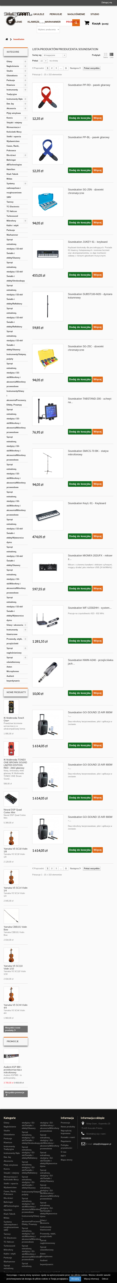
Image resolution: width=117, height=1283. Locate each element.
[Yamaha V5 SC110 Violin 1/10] (11, 955)
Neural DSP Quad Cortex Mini (13, 811)
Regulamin (66, 1141)
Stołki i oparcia (14, 136)
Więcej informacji (92, 1279)
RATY (63, 1156)
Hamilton (11, 169)
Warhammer (53, 22)
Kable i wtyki (13, 225)
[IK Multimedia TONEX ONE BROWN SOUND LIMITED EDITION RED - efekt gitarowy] (11, 749)
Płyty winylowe (14, 113)
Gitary (24, 14)
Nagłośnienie (76, 14)
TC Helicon (12, 211)
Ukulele (38, 14)
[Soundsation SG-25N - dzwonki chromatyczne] (48, 202)
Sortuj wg (36, 55)
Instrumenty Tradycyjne (12, 92)
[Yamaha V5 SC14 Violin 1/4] (11, 877)
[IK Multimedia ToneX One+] (11, 707)
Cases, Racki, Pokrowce (13, 148)
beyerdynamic (13, 681)
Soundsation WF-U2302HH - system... (90, 607)
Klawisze (33, 22)
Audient (10, 676)
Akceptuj (75, 1279)
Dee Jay (10, 104)
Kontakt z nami (68, 1137)
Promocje (72, 22)
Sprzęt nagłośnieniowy (14, 650)
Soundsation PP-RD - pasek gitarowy (89, 85)
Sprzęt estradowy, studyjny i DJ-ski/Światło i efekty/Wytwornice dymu (15, 530)
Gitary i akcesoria (15, 625)
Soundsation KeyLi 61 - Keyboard (87, 503)
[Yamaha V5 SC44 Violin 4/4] (11, 994)
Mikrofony (11, 221)
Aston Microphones (13, 669)
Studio (94, 14)
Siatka (105, 57)
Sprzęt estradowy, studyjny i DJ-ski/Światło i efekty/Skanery (15, 248)
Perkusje (56, 14)
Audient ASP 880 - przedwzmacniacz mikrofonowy (13, 1070)
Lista (111, 57)
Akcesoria (11, 108)
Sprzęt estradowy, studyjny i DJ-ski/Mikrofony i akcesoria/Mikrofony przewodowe (16, 375)
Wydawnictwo (13, 141)
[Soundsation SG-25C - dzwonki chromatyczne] (48, 358)
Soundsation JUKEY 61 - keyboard (87, 241)
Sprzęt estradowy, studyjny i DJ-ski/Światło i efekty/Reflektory (15, 294)
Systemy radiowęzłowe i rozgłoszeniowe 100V (14, 190)
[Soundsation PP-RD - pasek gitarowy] (48, 97)
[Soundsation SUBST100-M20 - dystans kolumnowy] (48, 306)
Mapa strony (66, 1160)
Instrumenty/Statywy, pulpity (16, 356)
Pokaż (35, 61)
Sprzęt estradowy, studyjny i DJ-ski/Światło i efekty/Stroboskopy (16, 271)
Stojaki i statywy (14, 122)
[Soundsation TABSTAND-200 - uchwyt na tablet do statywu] (48, 411)
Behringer (11, 160)
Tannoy (10, 202)
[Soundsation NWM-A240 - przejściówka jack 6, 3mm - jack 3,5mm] (48, 672)
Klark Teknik (12, 174)
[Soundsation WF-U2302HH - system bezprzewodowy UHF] (48, 620)
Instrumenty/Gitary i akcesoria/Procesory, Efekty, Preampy (16, 398)
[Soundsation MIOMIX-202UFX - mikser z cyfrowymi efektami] (48, 568)
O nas (63, 1152)
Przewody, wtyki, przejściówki (14, 641)
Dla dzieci (11, 155)
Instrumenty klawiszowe (12, 632)
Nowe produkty (16, 692)
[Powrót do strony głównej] (7, 39)
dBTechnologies (14, 165)
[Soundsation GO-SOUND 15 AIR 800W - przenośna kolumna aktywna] (48, 724)
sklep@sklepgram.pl (102, 1144)
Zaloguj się (106, 2)
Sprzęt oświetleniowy (13, 659)
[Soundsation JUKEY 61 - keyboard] (48, 254)
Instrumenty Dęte (15, 99)
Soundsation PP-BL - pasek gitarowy (89, 137)
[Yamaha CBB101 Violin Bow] (11, 916)
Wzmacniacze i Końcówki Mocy (14, 129)
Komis (10, 14)
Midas (9, 179)
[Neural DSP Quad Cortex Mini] (11, 799)
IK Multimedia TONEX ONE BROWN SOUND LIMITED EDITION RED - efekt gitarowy (15, 763)
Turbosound (12, 216)
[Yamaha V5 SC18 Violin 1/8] (11, 838)
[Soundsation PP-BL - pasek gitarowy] (48, 149)
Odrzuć (105, 1279)
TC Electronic (13, 206)
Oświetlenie (14, 22)
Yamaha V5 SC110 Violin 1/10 (13, 967)
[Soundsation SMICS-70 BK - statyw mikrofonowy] (48, 463)
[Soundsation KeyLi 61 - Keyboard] (48, 515)
